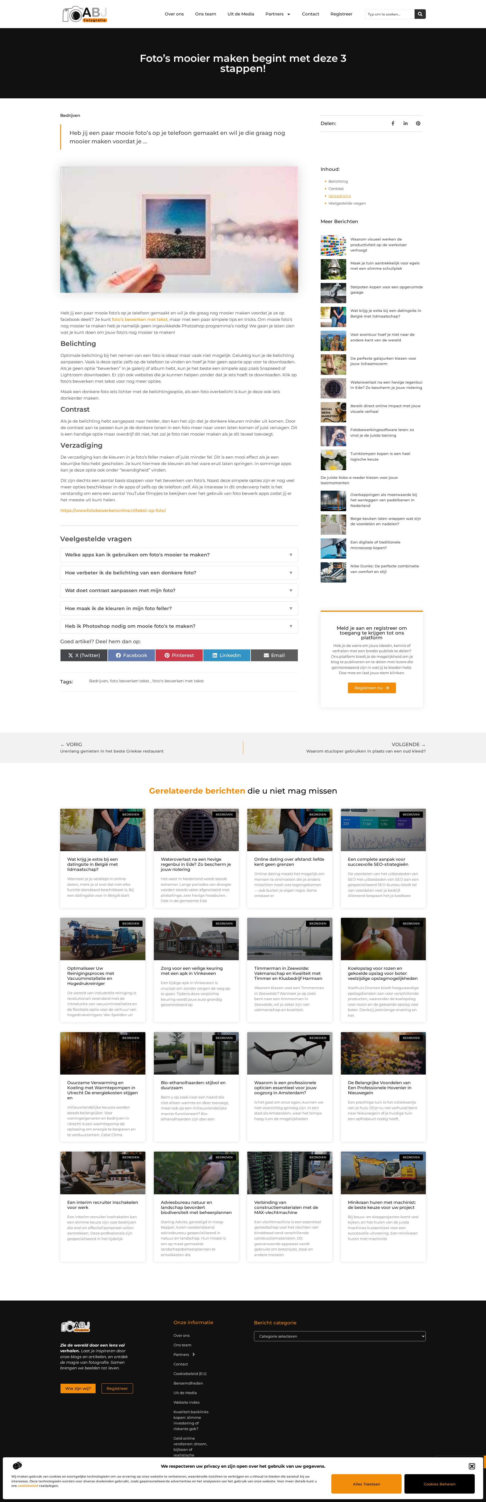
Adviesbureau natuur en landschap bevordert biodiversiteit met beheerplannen (196, 1207)
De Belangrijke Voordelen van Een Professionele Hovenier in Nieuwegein (379, 1087)
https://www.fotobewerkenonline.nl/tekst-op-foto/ (113, 510)
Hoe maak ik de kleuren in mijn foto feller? (179, 608)
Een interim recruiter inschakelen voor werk (102, 1205)
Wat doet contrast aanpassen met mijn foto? (179, 590)
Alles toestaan (366, 1484)
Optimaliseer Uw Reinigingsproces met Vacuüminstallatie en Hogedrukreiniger (90, 976)
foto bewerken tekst (129, 680)
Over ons (174, 14)
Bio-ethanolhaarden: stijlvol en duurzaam (193, 1085)
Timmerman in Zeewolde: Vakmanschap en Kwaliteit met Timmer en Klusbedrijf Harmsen (288, 973)
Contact (310, 14)
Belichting (338, 181)
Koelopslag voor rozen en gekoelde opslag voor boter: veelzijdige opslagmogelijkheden (383, 973)
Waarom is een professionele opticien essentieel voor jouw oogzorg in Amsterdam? (285, 1087)
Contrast (336, 188)
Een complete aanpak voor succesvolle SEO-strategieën (378, 862)
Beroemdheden (188, 1383)
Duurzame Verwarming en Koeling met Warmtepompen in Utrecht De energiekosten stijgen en (102, 1090)
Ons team (205, 14)
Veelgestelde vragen (347, 203)
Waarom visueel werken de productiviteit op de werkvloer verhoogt (378, 244)
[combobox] (390, 14)
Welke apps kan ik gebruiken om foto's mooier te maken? (179, 555)
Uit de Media (241, 14)
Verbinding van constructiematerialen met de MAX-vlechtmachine (286, 1207)
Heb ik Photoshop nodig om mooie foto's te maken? (179, 626)
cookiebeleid (28, 1486)
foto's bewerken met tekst (178, 680)
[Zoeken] (420, 14)
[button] (472, 1466)
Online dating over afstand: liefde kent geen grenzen (289, 862)
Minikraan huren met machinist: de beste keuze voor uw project (382, 1205)
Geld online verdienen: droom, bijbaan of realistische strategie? (190, 1449)
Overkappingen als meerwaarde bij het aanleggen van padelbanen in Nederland (383, 500)
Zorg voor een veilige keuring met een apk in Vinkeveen (192, 971)
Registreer (341, 14)
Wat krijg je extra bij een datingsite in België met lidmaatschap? (92, 864)
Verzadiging (339, 196)
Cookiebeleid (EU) (190, 1373)
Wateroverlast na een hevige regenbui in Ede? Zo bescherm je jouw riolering (196, 864)
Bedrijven (70, 115)
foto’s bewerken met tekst (140, 319)
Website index (187, 1402)
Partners (275, 14)
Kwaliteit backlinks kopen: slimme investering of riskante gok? (191, 1420)
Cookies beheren (440, 1484)
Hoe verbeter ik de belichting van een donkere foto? (179, 573)
